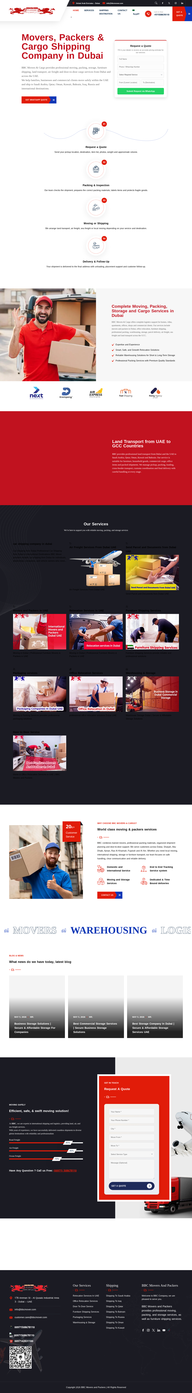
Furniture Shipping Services (143, 610)
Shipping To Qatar (114, 1306)
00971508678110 (22, 1327)
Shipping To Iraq (113, 1301)
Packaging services (25, 673)
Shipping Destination (105, 12)
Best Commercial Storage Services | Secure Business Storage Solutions (95, 1028)
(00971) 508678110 (65, 1170)
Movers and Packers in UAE (30, 610)
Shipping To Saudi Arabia (118, 1296)
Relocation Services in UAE (86, 610)
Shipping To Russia (115, 1317)
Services (89, 10)
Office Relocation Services (86, 673)
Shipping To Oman (115, 1322)
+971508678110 (161, 15)
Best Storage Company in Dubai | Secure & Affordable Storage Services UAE (153, 1028)
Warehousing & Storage (140, 673)
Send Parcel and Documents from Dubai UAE (151, 549)
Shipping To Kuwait (115, 1328)
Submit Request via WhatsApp (141, 91)
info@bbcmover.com (114, 3)
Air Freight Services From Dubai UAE (92, 547)
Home (76, 10)
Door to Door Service (26, 732)
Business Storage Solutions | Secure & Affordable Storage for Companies (34, 1028)
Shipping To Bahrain (115, 1312)
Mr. (32, 1017)
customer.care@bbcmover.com (31, 1317)
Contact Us (122, 12)
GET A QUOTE (130, 1186)
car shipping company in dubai (32, 543)
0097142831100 (21, 1341)
